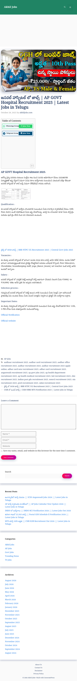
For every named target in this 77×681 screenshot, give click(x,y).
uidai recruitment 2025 (49, 383)
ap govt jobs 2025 (36, 373)
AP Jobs (7, 359)
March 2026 (10, 599)
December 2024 (12, 638)
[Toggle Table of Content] (31, 165)
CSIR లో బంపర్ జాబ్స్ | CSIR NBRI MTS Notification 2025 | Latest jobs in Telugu (38, 390)
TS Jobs (8, 560)
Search (8, 472)
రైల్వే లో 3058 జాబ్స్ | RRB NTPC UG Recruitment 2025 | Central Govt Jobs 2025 (37, 250)
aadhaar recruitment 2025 (16, 362)
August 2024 (10, 653)
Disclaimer (38, 671)
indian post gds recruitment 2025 (33, 379)
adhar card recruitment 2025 (53, 369)
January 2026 (11, 607)
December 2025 (12, 611)
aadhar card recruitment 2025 (43, 362)
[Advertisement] (38, 30)
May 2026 (9, 592)
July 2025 (9, 630)
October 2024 (11, 645)
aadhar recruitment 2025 (29, 366)
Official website (8, 321)
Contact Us (38, 668)
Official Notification (10, 315)
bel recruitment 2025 (61, 376)
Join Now (26, 126)
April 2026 (10, 596)
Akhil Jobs (10, 7)
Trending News (12, 556)
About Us (38, 665)
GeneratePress (49, 678)
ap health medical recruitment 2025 (34, 376)
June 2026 (9, 588)
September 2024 (12, 649)
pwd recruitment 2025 (28, 383)
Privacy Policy (38, 674)
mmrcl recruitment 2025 (60, 379)
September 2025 (12, 622)
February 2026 (11, 603)
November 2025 (12, 615)
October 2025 (11, 619)
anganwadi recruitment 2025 (14, 373)
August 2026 (10, 580)
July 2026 (9, 584)
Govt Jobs (9, 552)
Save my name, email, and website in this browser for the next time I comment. (39, 451)
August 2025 (10, 626)
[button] (64, 7)
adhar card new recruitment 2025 (23, 369)
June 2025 (9, 634)
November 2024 (12, 641)
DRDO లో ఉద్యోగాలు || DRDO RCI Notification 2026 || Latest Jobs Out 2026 (38, 511)
